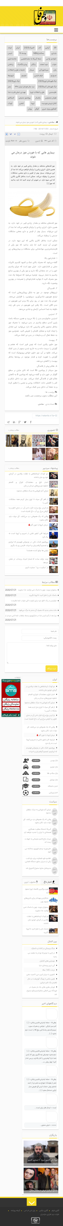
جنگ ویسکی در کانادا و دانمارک (43, 948)
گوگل (37, 109)
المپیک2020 (29, 47)
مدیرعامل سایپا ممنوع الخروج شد (38, 868)
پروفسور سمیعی (25, 98)
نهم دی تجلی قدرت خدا (17, 92)
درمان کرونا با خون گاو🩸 (38, 525)
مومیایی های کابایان (47, 961)
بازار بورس (45, 760)
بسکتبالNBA (38, 53)
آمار (39, 47)
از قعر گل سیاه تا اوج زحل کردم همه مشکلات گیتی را (42, 709)
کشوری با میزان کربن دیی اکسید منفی (40, 974)
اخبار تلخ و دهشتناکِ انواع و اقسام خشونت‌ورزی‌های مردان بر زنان (28, 484)
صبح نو (53, 75)
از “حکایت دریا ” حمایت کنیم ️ (36, 567)
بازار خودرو (45, 767)
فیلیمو (24, 75)
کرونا (32, 103)
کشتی (21, 103)
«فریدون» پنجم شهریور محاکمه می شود (38, 850)
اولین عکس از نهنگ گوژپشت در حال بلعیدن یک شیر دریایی (42, 980)
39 (55, 47)
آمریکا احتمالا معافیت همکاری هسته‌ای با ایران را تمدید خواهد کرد (37, 831)
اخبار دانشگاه (45, 786)
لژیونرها (10, 75)
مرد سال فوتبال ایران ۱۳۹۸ (24, 86)
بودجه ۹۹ (23, 53)
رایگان (33, 64)
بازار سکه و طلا (45, 773)
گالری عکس (43, 1210)
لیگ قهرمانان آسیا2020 (47, 86)
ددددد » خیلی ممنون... (48, 1125)
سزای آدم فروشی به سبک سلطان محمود (32, 491)
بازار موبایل (45, 779)
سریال (32, 70)
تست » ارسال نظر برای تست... (45, 1107)
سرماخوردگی (43, 70)
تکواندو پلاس (51, 59)
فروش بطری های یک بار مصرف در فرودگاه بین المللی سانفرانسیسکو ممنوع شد (42, 991)
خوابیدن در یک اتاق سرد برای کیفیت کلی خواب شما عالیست (34, 600)
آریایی (47, 47)
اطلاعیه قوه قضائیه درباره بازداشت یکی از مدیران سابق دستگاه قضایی (38, 860)
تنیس (10, 53)
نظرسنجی (52, 92)
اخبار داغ (48, 882)
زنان (55, 70)
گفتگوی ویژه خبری (49, 109)
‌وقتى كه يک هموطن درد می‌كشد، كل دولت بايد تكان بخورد (42, 729)
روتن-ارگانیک (22, 64)
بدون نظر (22, 141)
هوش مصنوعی (50, 98)
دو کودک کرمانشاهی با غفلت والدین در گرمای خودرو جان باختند (41, 688)
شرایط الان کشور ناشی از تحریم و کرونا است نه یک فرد (41, 741)
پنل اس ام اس (29, 1210)
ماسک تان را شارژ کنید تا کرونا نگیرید (43, 595)
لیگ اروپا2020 (13, 81)
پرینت (43, 134)
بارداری (53, 53)
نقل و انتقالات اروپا (37, 92)
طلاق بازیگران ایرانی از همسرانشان (43, 1190)
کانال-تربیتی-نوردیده (49, 103)
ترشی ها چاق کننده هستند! (37, 550)
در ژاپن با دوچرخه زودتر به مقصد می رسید (42, 955)
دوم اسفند (44, 64)
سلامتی (51, 122)
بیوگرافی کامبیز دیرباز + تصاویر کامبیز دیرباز (42, 1161)
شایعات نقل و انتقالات (16, 70)
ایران (18, 47)
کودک (10, 103)
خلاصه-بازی (12, 59)
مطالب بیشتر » (13, 430)
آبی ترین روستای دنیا (47, 965)
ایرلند (10, 47)
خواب (54, 64)
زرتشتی (10, 64)
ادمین (37, 141)
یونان (30, 109)
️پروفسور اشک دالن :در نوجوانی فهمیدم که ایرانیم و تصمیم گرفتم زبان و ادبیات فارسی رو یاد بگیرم (28, 543)
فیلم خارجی (38, 75)
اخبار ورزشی (45, 792)
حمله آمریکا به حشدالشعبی (31, 59)
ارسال (50, 134)
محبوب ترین (30, 882)
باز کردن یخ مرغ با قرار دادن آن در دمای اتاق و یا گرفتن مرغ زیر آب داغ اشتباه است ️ (28, 509)
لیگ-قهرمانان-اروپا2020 (47, 81)
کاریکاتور (11, 98)
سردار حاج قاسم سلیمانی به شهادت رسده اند (38, 841)
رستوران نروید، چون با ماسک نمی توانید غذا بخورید (37, 590)
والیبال (37, 98)
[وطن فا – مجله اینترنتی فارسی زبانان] (33, 25)
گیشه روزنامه (15, 1210)
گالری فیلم (55, 1210)
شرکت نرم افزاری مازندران (49, 1214)
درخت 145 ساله (48, 970)
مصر (9, 86)
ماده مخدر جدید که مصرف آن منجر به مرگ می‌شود (38, 610)
